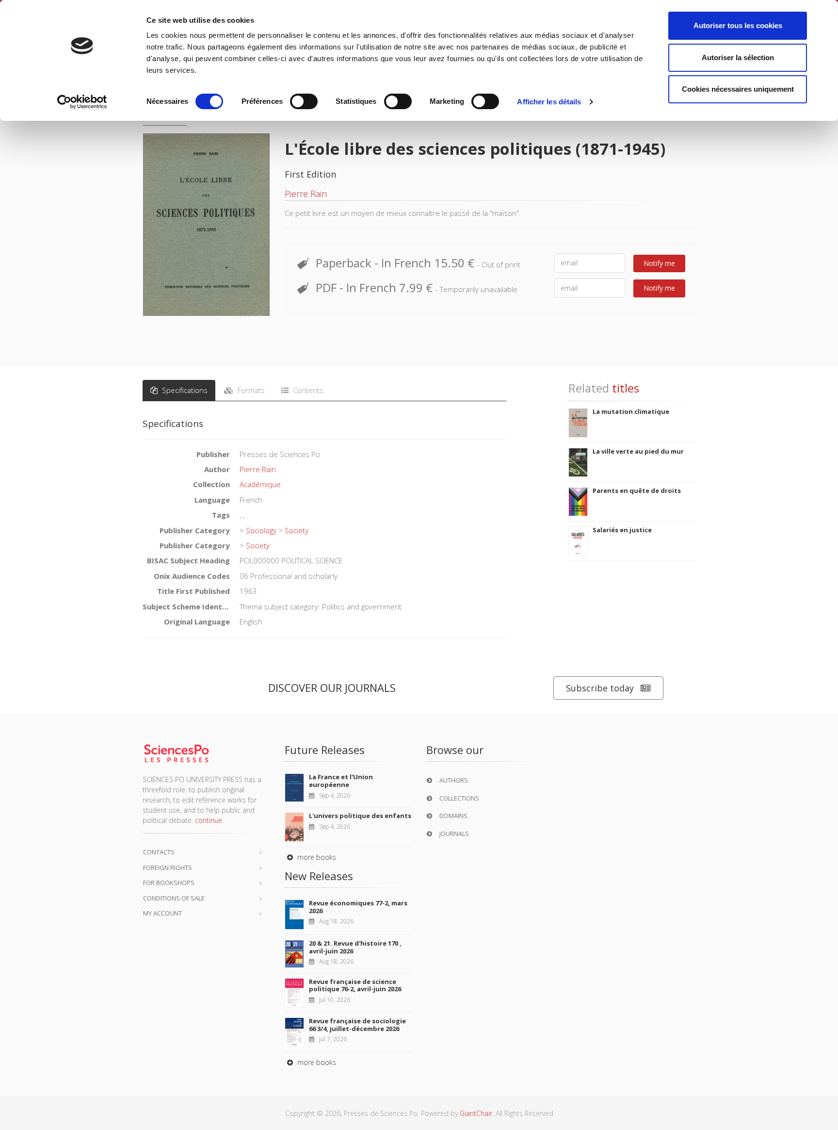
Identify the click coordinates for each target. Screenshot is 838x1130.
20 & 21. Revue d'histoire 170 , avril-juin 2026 (355, 947)
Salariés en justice (622, 529)
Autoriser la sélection (738, 57)
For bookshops (168, 882)
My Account (162, 913)
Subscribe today (600, 688)
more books (315, 857)
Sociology (261, 530)
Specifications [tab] (184, 390)
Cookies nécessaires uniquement (738, 89)
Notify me (659, 263)
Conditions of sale (174, 898)
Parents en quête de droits (637, 490)
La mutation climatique (631, 411)
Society (296, 530)
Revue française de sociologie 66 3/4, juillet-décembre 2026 (357, 1024)
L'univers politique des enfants (360, 815)
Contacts (159, 852)
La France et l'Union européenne (341, 780)
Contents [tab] (307, 390)
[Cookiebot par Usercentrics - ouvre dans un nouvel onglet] (82, 102)
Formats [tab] (250, 390)
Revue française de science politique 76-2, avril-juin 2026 (355, 985)
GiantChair (476, 1113)
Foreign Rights (167, 867)
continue (208, 820)
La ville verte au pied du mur (638, 451)
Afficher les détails (549, 102)
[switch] (304, 101)
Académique (260, 484)
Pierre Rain (306, 193)
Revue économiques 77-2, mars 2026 (358, 907)
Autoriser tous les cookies (737, 25)
